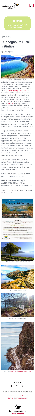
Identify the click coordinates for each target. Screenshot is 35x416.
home (8, 396)
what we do (25, 396)
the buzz (11, 398)
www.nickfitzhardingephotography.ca (21, 371)
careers (18, 398)
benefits (10, 104)
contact (24, 398)
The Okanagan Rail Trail (17, 91)
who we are (16, 396)
